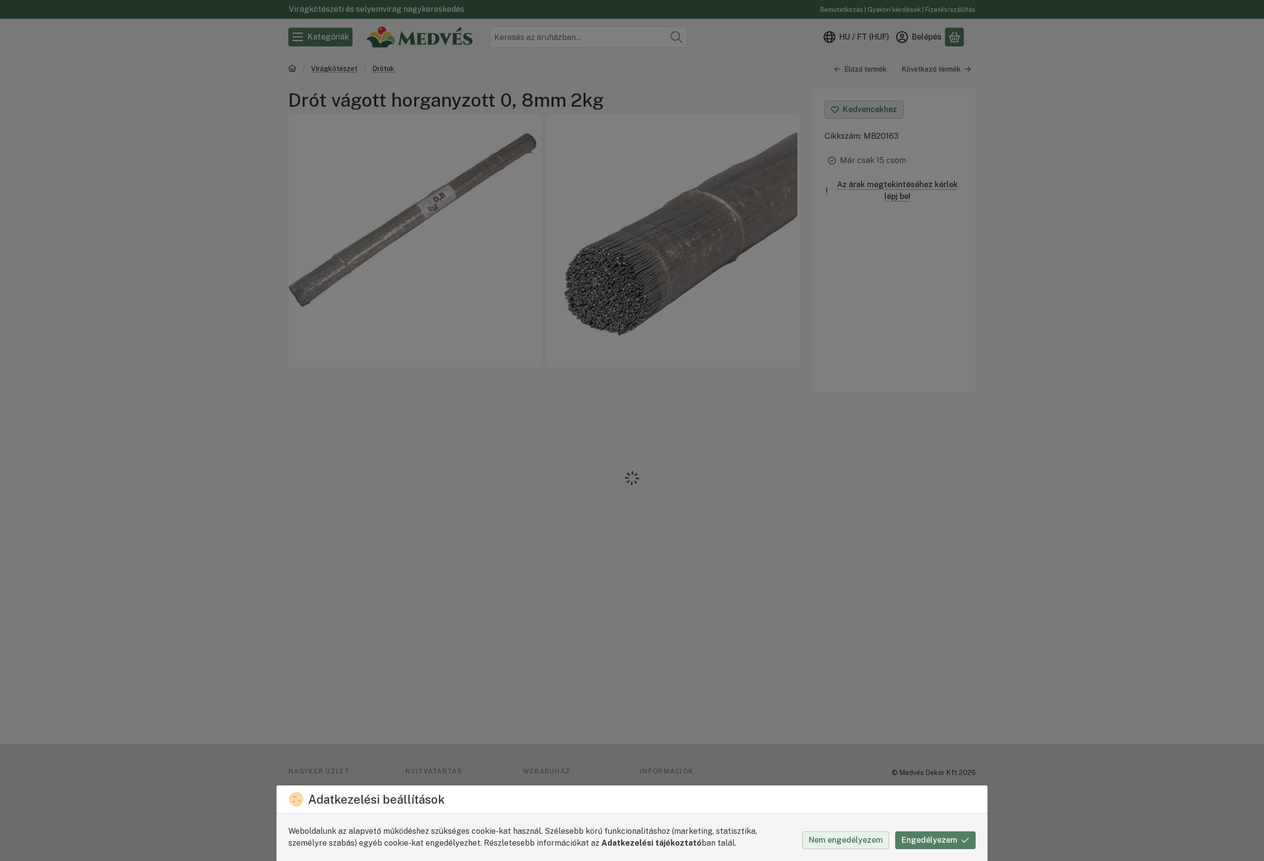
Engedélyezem (929, 840)
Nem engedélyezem (846, 840)
